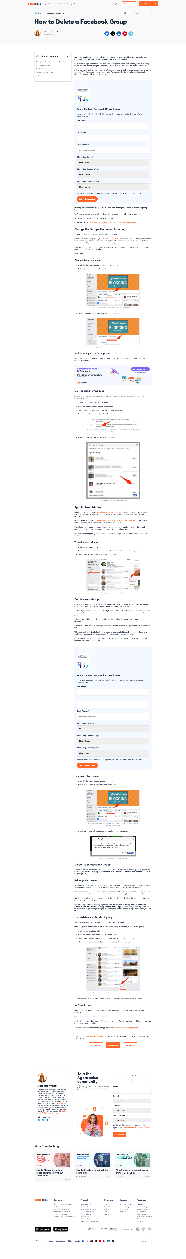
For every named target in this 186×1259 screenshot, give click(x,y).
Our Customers (109, 1207)
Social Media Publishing (88, 1207)
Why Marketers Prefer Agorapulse (64, 1216)
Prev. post (97, 1045)
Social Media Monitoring (88, 1209)
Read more (55, 1113)
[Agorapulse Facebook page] (83, 1241)
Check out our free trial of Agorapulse (89, 1036)
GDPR (69, 1241)
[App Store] (60, 1229)
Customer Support (125, 1207)
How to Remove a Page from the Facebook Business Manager (111, 223)
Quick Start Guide (125, 1204)
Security (77, 1241)
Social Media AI (85, 1219)
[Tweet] (113, 34)
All (125, 13)
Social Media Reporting (88, 1212)
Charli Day (40, 1179)
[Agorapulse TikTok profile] (113, 1241)
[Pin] (125, 34)
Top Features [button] (48, 4)
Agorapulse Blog (142, 1207)
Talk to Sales (123, 1212)
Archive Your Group (43, 69)
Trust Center (141, 1219)
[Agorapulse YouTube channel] (100, 1241)
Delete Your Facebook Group (46, 72)
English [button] (144, 1241)
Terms (51, 1241)
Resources (140, 1221)
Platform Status (124, 1209)
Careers (106, 1209)
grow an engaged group (111, 239)
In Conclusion (41, 76)
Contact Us (107, 1204)
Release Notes (141, 1212)
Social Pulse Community (144, 1216)
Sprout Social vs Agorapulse (62, 1204)
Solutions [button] (60, 4)
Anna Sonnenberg (82, 1176)
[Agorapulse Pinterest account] (104, 1241)
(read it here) (63, 1103)
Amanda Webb (47, 1085)
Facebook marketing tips (55, 13)
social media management (126, 1027)
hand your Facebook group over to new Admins (116, 521)
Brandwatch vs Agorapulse (62, 1212)
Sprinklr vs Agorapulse (61, 1214)
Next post (129, 1045)
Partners (106, 1214)
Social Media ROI (86, 1214)
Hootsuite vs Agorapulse (61, 1207)
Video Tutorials (141, 1214)
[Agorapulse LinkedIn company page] (108, 1241)
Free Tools (140, 1204)
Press (105, 1212)
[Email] (130, 34)
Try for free (128, 4)
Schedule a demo (147, 4)
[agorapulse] (34, 3)
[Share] (107, 34)
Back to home (113, 1045)
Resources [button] (77, 4)
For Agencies (85, 1216)
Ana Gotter (120, 1176)
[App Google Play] (43, 1229)
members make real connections (110, 512)
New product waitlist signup (89, 1221)
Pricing (69, 4)
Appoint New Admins (43, 65)
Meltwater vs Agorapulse (61, 1209)
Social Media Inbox (87, 1204)
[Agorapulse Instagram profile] (87, 1241)
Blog (39, 13)
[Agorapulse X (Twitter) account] (96, 1241)
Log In (115, 4)
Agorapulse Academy (143, 1209)
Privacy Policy (60, 1241)
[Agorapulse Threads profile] (91, 1241)
